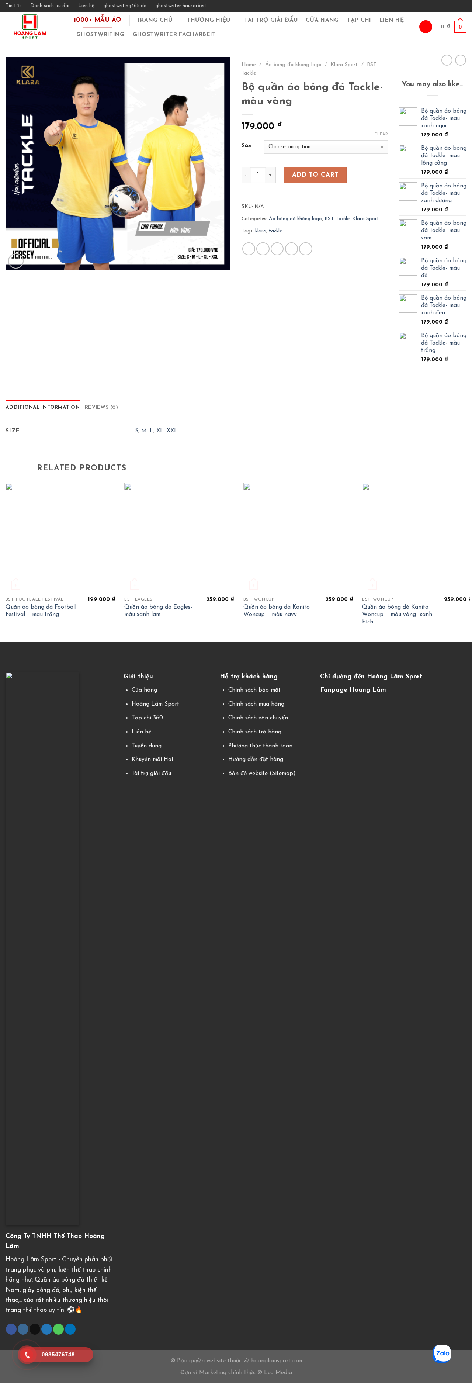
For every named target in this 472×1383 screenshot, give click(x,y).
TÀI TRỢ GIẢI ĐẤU (271, 20)
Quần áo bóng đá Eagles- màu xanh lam (158, 611)
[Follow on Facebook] (440, 5)
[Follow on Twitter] (455, 5)
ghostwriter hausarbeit (180, 5)
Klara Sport (344, 65)
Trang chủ (154, 20)
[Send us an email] (462, 5)
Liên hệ (86, 5)
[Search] (425, 26)
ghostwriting (100, 35)
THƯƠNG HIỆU (208, 20)
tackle (275, 231)
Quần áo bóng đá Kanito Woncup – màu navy (276, 611)
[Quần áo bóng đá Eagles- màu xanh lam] (179, 538)
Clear (381, 134)
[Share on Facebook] (248, 248)
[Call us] (58, 1329)
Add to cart (315, 175)
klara (260, 231)
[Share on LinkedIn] (305, 248)
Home (249, 65)
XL (160, 431)
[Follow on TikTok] (35, 1329)
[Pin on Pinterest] (291, 248)
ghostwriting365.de (124, 5)
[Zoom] (16, 261)
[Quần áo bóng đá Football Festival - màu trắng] (60, 538)
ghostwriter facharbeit (174, 35)
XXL (172, 431)
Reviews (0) (101, 407)
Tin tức (13, 5)
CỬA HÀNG (322, 20)
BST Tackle (337, 219)
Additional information (43, 407)
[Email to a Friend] (277, 248)
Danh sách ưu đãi (49, 5)
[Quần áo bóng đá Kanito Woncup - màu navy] (298, 538)
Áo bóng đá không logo (293, 65)
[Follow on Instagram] (447, 5)
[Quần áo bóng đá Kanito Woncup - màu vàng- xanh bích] (417, 538)
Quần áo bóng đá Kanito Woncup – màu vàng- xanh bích (397, 614)
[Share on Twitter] (262, 248)
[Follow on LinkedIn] (70, 1329)
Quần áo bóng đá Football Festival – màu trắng (41, 611)
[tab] (43, 407)
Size (246, 145)
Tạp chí (359, 20)
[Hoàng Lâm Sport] (33, 27)
